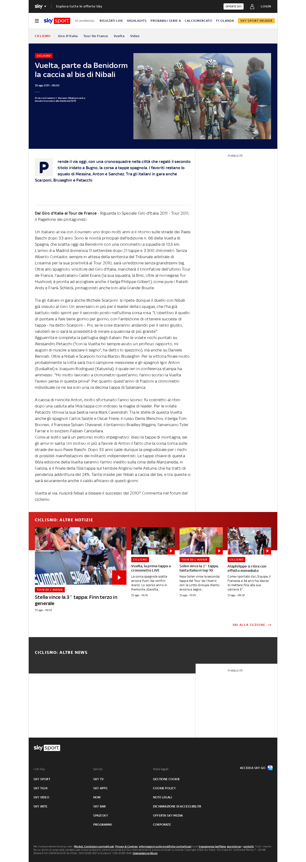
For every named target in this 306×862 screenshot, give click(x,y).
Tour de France (95, 36)
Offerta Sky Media (168, 815)
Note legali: (161, 769)
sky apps (100, 788)
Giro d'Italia (68, 36)
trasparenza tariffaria (212, 846)
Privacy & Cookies (126, 846)
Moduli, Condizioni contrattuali (94, 846)
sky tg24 (40, 788)
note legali (162, 797)
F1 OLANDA (225, 20)
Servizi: (98, 769)
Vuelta (119, 36)
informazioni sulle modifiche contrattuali (165, 846)
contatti (248, 846)
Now (97, 797)
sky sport (41, 779)
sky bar (99, 806)
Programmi (102, 824)
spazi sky (100, 815)
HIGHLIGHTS (137, 20)
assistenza (234, 846)
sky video (41, 797)
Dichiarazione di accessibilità (177, 806)
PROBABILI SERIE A (166, 20)
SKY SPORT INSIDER (256, 20)
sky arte (40, 806)
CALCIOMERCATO (198, 20)
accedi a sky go (252, 768)
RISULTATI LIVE (111, 20)
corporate (162, 824)
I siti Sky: (39, 769)
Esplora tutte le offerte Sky (79, 6)
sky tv (98, 779)
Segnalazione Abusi (145, 853)
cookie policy (164, 788)
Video (135, 36)
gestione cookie (166, 779)
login (266, 6)
